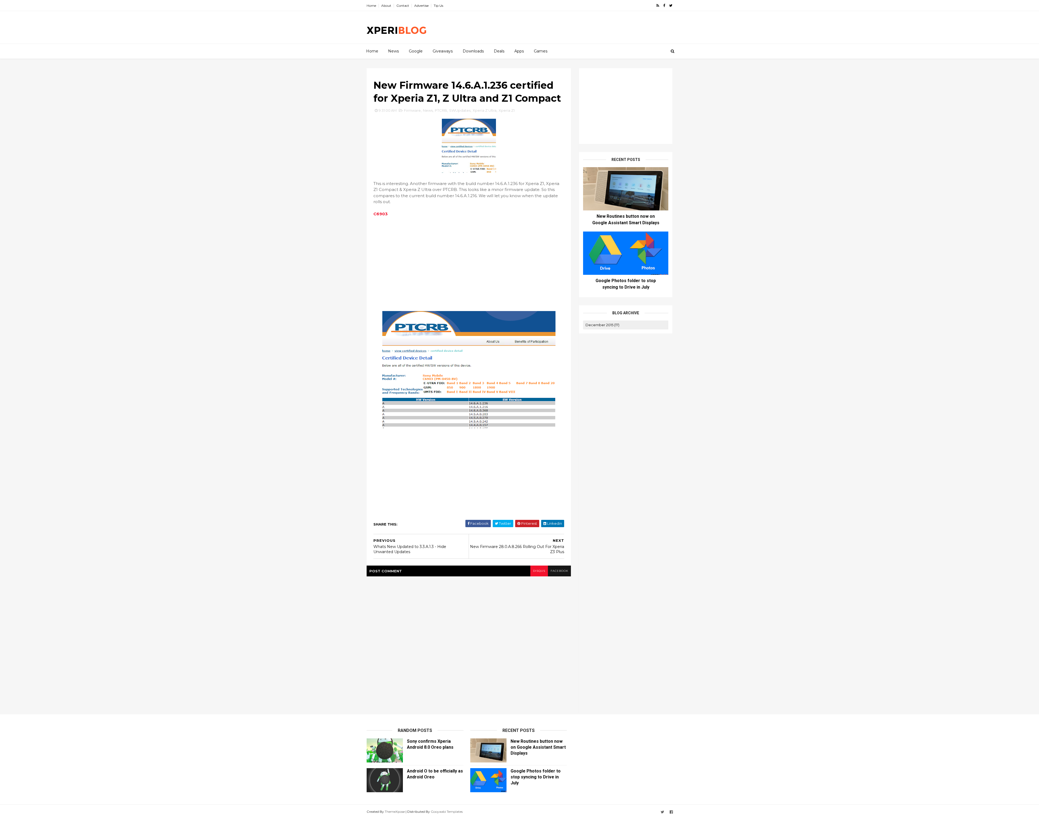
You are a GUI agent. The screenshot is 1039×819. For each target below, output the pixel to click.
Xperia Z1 (507, 110)
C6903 (380, 213)
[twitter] (670, 5)
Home (371, 6)
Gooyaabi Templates (447, 812)
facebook (559, 571)
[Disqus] (469, 644)
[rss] (657, 5)
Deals (499, 51)
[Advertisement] (573, 27)
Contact (402, 6)
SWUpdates (460, 110)
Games (540, 51)
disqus (539, 571)
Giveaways (443, 51)
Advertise (421, 6)
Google (416, 51)
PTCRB (441, 110)
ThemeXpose (395, 812)
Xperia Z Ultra (485, 110)
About (386, 6)
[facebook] (664, 5)
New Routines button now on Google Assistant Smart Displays (538, 747)
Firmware (412, 110)
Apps (519, 51)
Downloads (473, 51)
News (393, 51)
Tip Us (438, 6)
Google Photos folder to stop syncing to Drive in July (536, 776)
